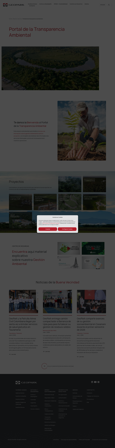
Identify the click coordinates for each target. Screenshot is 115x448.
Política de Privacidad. (54, 223)
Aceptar (48, 229)
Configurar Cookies (67, 229)
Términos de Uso (46, 223)
